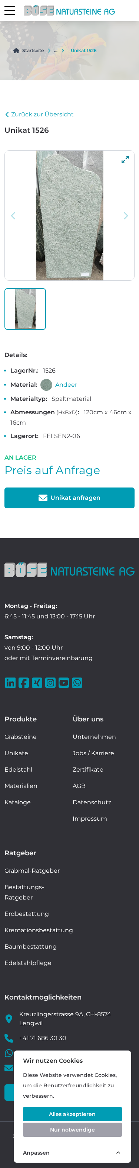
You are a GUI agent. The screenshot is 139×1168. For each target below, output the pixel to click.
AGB (79, 785)
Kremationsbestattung (38, 930)
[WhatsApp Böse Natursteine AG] (78, 682)
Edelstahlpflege (28, 962)
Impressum (90, 818)
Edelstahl (18, 769)
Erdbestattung (26, 913)
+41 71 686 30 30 (42, 1038)
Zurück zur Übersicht (42, 114)
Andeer (66, 384)
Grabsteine (20, 736)
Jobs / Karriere (93, 753)
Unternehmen (94, 736)
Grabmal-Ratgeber (32, 870)
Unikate (16, 753)
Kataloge (17, 802)
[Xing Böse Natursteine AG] (37, 682)
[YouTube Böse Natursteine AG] (64, 682)
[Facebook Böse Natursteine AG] (24, 682)
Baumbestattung (30, 946)
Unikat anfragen (75, 497)
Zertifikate (88, 769)
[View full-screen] (125, 159)
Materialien (20, 785)
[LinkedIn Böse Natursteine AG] (11, 682)
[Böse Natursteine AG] (69, 569)
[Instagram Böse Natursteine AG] (51, 682)
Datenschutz (92, 802)
